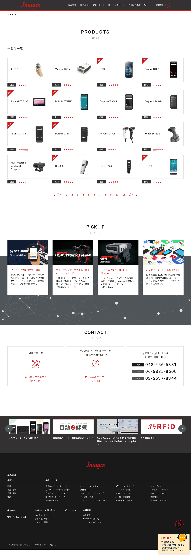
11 (124, 194)
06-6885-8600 (161, 371)
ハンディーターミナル (89, 486)
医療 (9, 486)
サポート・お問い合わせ (45, 510)
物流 (9, 497)
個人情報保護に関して (19, 544)
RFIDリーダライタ (122, 493)
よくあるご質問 (41, 522)
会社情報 (87, 510)
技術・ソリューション (17, 517)
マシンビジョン (156, 486)
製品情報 (11, 475)
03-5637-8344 (161, 378)
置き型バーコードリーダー (56, 497)
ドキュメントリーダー (159, 490)
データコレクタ (86, 497)
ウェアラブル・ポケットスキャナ (93, 500)
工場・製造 (11, 493)
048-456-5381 (161, 364)
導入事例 (11, 510)
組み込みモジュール (123, 500)
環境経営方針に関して (45, 544)
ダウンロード (70, 510)
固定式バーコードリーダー (56, 493)
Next (182, 428)
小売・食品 (11, 490)
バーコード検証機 (122, 497)
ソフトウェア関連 (122, 490)
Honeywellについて (91, 519)
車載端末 (154, 497)
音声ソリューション (158, 493)
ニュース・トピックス (92, 522)
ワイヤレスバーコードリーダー (58, 490)
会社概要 (86, 515)
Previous (9, 428)
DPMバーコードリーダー (125, 486)
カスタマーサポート (43, 515)
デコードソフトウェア (159, 500)
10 (117, 194)
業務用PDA (85, 490)
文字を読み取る (52, 500)
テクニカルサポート (43, 519)
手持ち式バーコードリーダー (57, 486)
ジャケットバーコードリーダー (92, 493)
